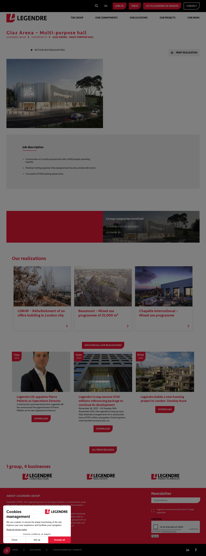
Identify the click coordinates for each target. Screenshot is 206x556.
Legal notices (35, 550)
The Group (77, 17)
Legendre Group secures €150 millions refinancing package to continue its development (101, 401)
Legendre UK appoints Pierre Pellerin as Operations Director (39, 399)
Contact (191, 6)
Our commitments (106, 17)
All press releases (103, 449)
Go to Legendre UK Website (162, 6)
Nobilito (78, 550)
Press (134, 6)
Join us (119, 6)
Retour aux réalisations (49, 49)
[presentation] (175, 527)
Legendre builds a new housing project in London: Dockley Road (163, 399)
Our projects (167, 17)
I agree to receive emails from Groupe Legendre (175, 511)
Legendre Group (16, 37)
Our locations (139, 17)
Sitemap (15, 550)
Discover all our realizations (103, 345)
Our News (193, 17)
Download (41, 418)
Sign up (155, 536)
